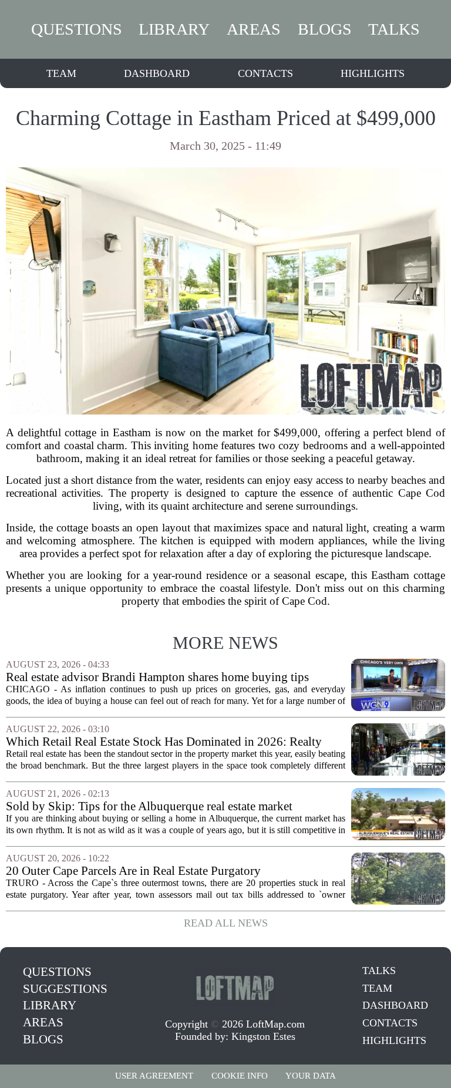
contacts (265, 73)
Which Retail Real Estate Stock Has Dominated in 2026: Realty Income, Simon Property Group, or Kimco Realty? (164, 742)
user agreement (154, 1075)
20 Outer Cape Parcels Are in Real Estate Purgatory (133, 871)
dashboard (157, 73)
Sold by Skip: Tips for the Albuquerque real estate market (149, 806)
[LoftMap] (235, 987)
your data (310, 1075)
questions (76, 29)
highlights (373, 73)
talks (394, 29)
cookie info (239, 1075)
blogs (325, 29)
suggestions (65, 989)
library (174, 29)
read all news (226, 923)
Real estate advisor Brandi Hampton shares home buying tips (157, 677)
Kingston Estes (263, 1036)
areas (254, 29)
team (61, 73)
